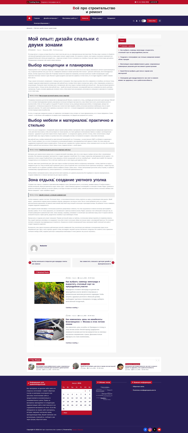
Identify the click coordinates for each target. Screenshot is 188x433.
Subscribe (152, 21)
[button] (156, 360)
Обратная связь (138, 386)
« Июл (65, 413)
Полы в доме (97, 18)
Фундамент (111, 18)
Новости (85, 18)
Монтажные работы (69, 18)
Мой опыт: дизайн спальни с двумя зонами (45, 28)
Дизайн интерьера (50, 18)
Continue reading (72, 307)
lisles (69, 278)
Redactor (33, 50)
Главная (37, 18)
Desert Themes (77, 429)
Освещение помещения (88, 364)
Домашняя (29, 28)
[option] (49, 366)
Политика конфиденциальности (144, 390)
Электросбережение (41, 23)
